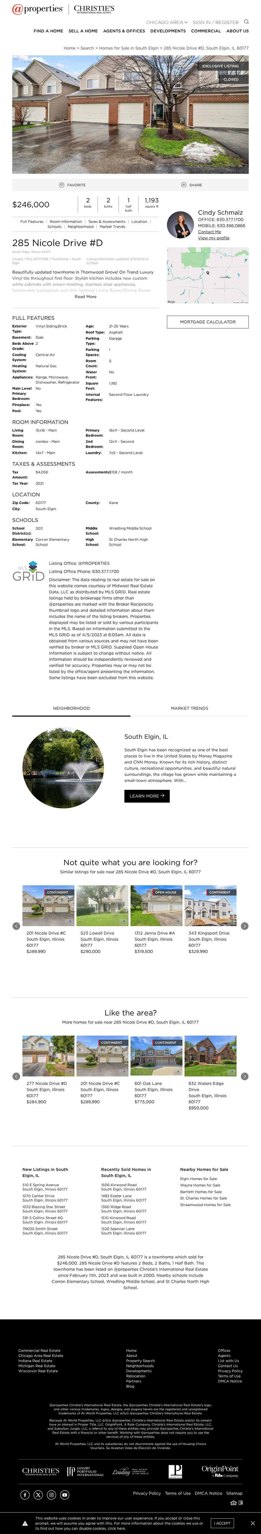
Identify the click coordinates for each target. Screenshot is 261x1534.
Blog (130, 1386)
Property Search (140, 1361)
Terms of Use (229, 1376)
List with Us (228, 1361)
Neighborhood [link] (81, 227)
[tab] (71, 709)
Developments (168, 31)
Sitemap (234, 1493)
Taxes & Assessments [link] (107, 221)
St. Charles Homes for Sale (203, 1198)
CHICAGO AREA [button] (164, 22)
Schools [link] (55, 227)
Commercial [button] (206, 31)
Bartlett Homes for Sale (201, 1192)
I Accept (222, 1523)
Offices (224, 1350)
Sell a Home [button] (83, 31)
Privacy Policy (230, 1371)
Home (131, 1350)
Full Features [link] (32, 221)
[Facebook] (25, 1498)
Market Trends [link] (112, 227)
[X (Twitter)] (38, 1498)
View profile (213, 238)
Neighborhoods (140, 1366)
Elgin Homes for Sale (198, 1179)
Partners (133, 1381)
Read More (85, 296)
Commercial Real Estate (39, 1350)
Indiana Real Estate (35, 1361)
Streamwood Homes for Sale (205, 1205)
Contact (209, 231)
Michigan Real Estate (36, 1366)
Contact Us (228, 1366)
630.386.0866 (231, 225)
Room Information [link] (66, 221)
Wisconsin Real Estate (38, 1371)
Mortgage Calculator (208, 322)
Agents (224, 1356)
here (121, 1528)
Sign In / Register (216, 22)
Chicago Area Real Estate (40, 1356)
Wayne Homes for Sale (200, 1185)
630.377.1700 (230, 219)
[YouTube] (64, 1498)
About (131, 1356)
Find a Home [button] (48, 31)
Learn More (145, 796)
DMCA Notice (230, 1381)
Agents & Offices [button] (124, 31)
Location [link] (140, 221)
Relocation (135, 1376)
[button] (208, 275)
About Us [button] (237, 31)
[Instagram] (51, 1498)
